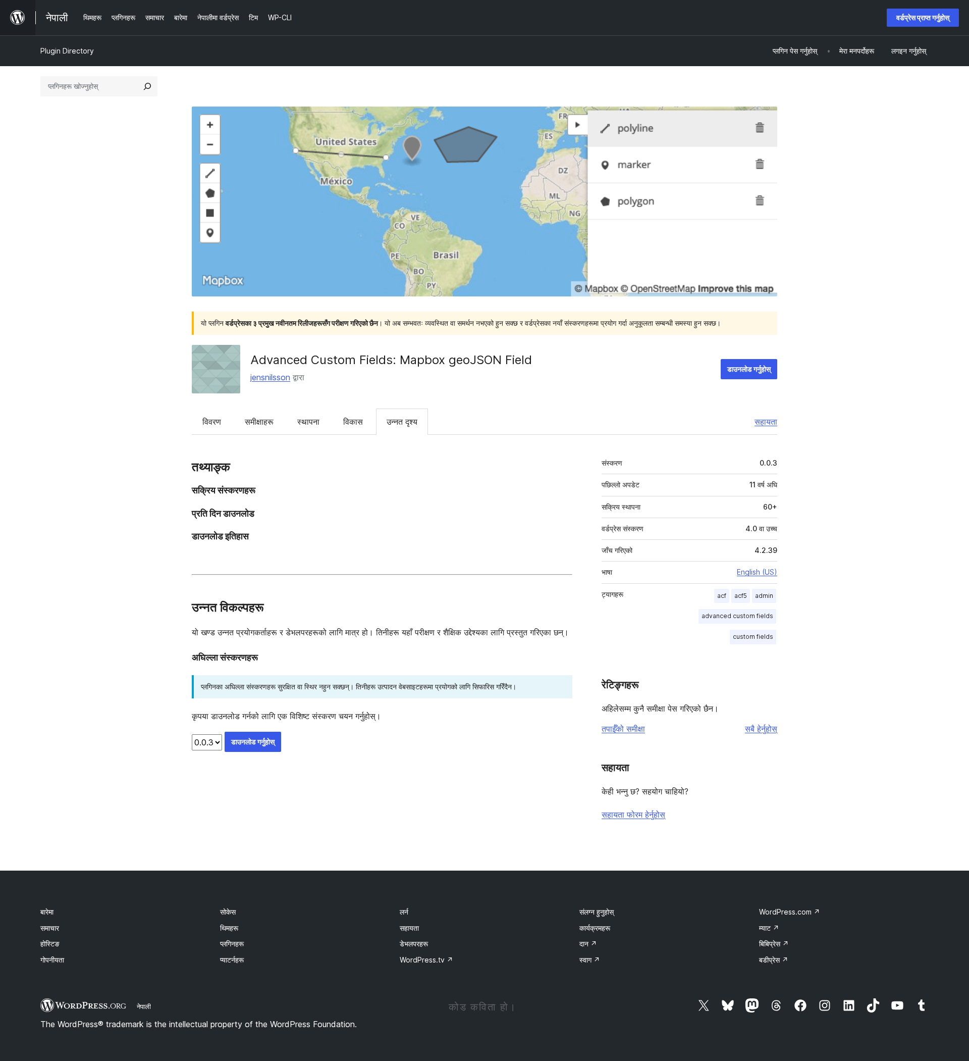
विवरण (211, 422)
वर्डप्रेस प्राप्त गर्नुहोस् (922, 17)
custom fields (753, 636)
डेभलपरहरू (414, 943)
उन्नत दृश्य (402, 422)
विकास (353, 422)
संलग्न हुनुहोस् (596, 911)
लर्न (404, 911)
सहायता (766, 422)
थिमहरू (229, 928)
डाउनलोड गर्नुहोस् (749, 369)
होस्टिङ (50, 943)
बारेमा (46, 911)
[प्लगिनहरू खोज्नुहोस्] (147, 86)
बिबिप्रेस (774, 943)
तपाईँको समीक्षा (623, 729)
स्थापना (308, 422)
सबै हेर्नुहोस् (761, 729)
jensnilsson (270, 377)
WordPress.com (789, 911)
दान (588, 943)
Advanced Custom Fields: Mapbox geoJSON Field (391, 359)
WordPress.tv (426, 959)
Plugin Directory (67, 50)
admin (764, 595)
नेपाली (144, 1006)
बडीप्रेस (773, 959)
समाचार (49, 928)
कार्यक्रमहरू (594, 928)
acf (721, 595)
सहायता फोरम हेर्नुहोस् (633, 815)
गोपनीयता (52, 959)
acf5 (740, 595)
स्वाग (589, 959)
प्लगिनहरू (232, 943)
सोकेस (228, 911)
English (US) (757, 572)
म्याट (769, 928)
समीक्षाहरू (259, 422)
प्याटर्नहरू (232, 959)
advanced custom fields (737, 616)
